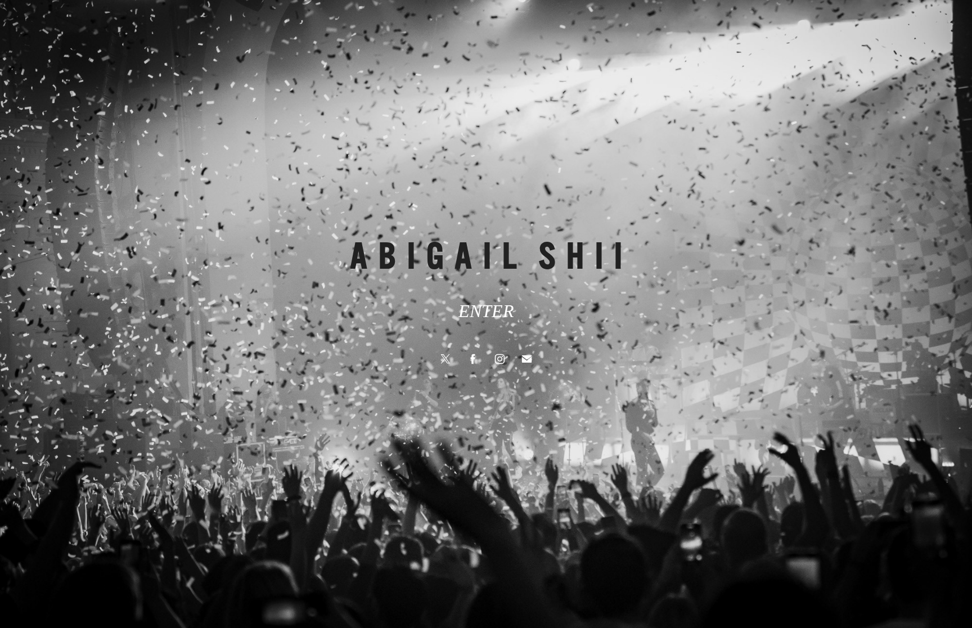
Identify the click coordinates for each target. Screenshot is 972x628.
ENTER (486, 311)
